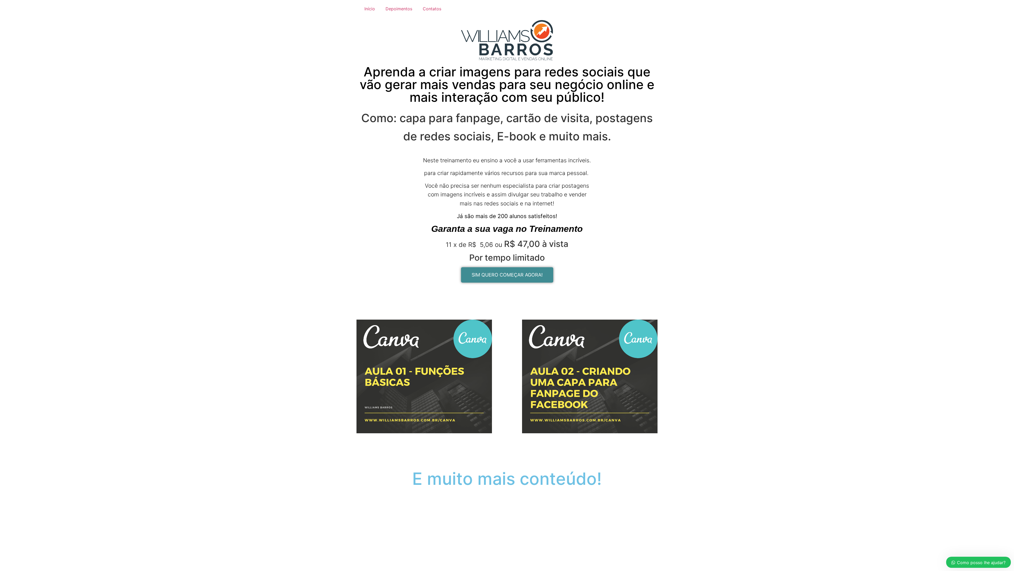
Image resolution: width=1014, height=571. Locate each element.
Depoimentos (399, 8)
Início (369, 8)
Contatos (432, 8)
